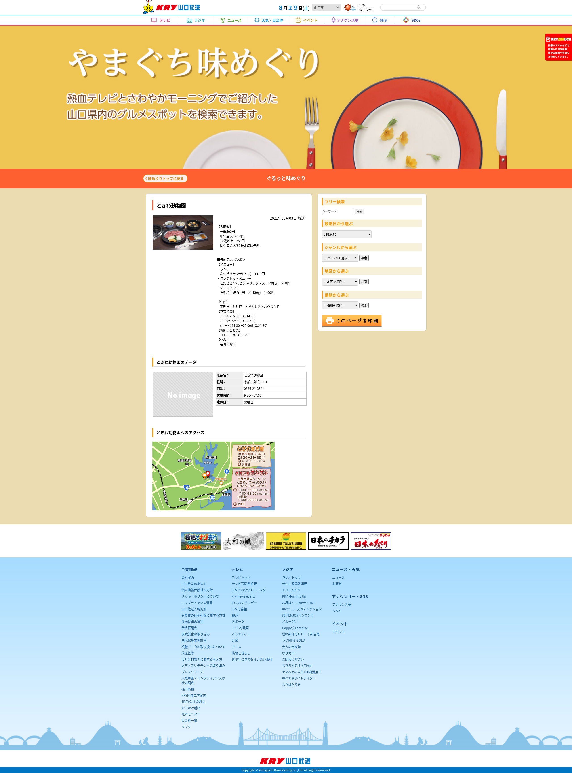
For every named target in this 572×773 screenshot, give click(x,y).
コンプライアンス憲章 (196, 602)
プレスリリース (192, 671)
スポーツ (238, 621)
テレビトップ (241, 577)
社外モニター (190, 714)
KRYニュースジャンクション (302, 608)
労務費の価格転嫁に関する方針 (203, 615)
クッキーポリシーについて (200, 596)
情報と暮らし (241, 653)
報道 (235, 615)
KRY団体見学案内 (193, 695)
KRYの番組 (239, 608)
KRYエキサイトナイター (299, 678)
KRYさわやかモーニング (249, 589)
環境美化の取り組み (195, 634)
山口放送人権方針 (193, 608)
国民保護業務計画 (193, 640)
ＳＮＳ (337, 610)
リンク (186, 726)
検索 (359, 211)
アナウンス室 (341, 604)
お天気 (337, 583)
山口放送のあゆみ (193, 583)
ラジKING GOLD (293, 640)
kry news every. (243, 596)
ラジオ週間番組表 (294, 583)
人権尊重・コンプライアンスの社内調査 (203, 680)
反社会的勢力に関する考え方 (201, 659)
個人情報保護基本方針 (197, 589)
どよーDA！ (290, 621)
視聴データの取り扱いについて (203, 646)
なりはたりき (291, 684)
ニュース (338, 577)
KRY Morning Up (294, 596)
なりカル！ (290, 653)
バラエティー (241, 634)
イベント (338, 631)
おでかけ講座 (190, 707)
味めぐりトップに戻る (166, 178)
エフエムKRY (291, 589)
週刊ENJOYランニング (298, 615)
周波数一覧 (189, 720)
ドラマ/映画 (240, 627)
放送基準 (187, 653)
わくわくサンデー (244, 602)
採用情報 (187, 689)
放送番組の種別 (192, 621)
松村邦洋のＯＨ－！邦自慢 (301, 634)
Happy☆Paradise (295, 627)
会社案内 (187, 577)
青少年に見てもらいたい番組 (252, 659)
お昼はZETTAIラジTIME (298, 602)
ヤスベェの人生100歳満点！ (302, 671)
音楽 (235, 640)
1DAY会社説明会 (193, 701)
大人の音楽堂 (291, 646)
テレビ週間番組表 (244, 583)
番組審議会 (189, 627)
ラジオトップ (291, 577)
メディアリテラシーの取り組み (203, 665)
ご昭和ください (293, 659)
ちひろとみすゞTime (296, 665)
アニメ (236, 646)
